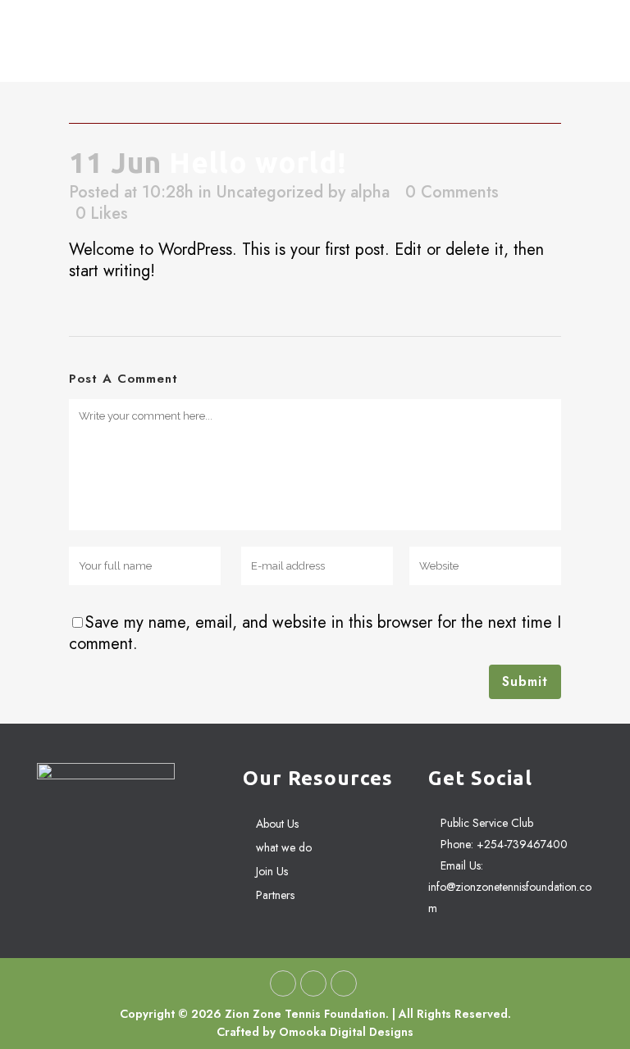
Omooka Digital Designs (346, 1032)
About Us (277, 823)
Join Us (272, 871)
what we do (284, 847)
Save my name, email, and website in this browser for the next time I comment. (315, 633)
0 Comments (452, 192)
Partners (275, 895)
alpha (370, 192)
